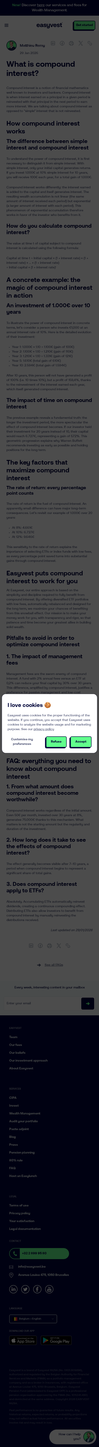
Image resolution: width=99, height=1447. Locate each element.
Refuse (56, 741)
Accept (80, 741)
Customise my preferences (22, 742)
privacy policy (44, 729)
